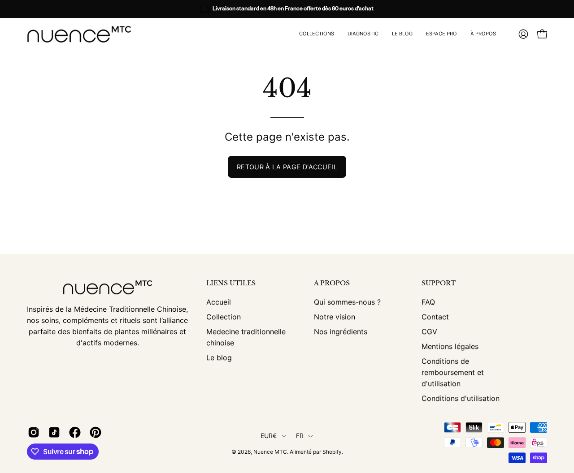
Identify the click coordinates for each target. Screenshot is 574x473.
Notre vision (334, 316)
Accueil (218, 301)
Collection (223, 316)
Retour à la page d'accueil (287, 167)
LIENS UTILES (231, 283)
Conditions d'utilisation (461, 398)
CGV (429, 331)
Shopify (332, 451)
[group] (287, 9)
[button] (441, 34)
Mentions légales (450, 346)
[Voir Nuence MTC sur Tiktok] (54, 432)
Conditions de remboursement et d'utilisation (453, 372)
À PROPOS (332, 283)
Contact (435, 316)
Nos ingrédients (340, 331)
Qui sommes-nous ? (347, 301)
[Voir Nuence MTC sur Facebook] (75, 432)
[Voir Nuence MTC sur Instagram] (33, 432)
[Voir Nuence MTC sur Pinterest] (95, 432)
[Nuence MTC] (83, 34)
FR (300, 435)
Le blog (219, 357)
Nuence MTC (270, 451)
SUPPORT (439, 283)
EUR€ (269, 435)
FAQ (428, 301)
